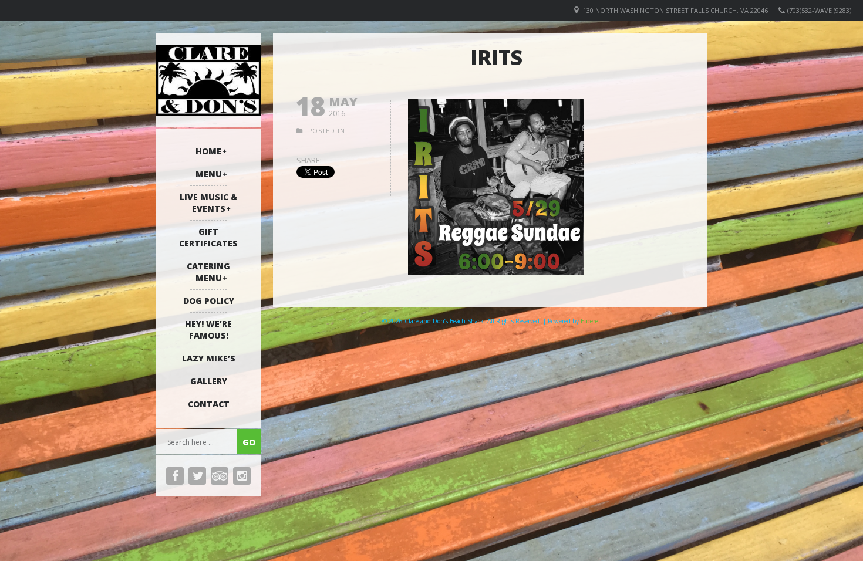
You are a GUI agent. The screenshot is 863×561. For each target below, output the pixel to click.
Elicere (589, 321)
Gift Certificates (208, 237)
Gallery (208, 381)
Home (208, 151)
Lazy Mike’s (208, 358)
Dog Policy (208, 300)
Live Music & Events (209, 202)
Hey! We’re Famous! (208, 329)
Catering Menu (208, 272)
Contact (209, 404)
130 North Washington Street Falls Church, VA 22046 (675, 10)
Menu (208, 174)
